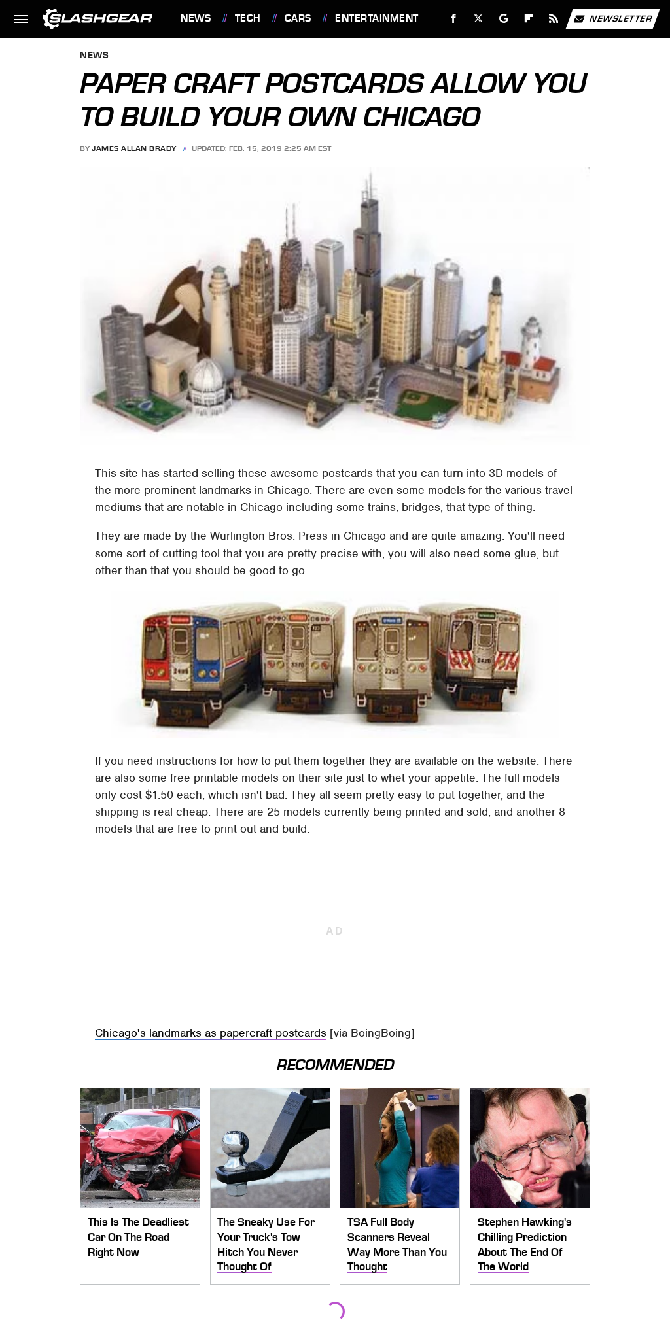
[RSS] (553, 19)
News (196, 18)
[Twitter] (478, 19)
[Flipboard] (529, 19)
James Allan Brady (134, 148)
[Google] (504, 19)
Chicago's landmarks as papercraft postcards (210, 1033)
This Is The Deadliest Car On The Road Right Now (138, 1236)
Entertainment (376, 18)
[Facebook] (453, 19)
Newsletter (621, 18)
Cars (298, 18)
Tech (248, 18)
